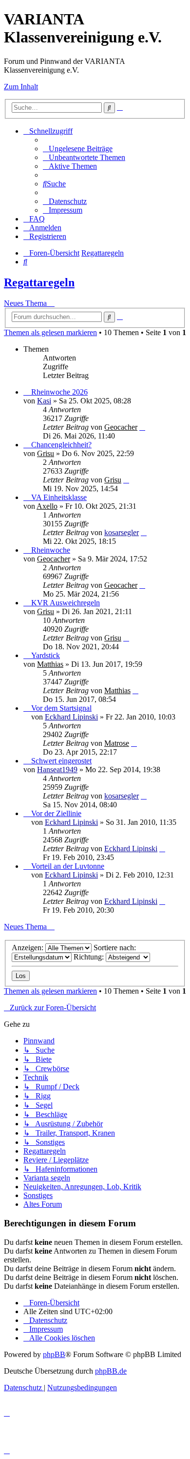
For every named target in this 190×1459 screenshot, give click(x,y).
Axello (47, 506)
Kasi (44, 401)
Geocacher (120, 427)
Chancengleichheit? (61, 444)
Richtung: (90, 957)
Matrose (116, 743)
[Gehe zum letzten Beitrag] (142, 427)
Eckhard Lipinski (71, 717)
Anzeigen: (28, 947)
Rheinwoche (50, 550)
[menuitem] (78, 148)
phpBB (54, 1354)
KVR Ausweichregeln (65, 603)
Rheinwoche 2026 (59, 392)
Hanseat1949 (57, 769)
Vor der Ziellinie (56, 813)
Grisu (45, 453)
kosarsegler (121, 532)
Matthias (50, 664)
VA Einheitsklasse (59, 497)
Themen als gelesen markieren (50, 332)
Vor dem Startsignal (61, 708)
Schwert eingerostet (61, 761)
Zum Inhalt (21, 86)
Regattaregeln (39, 282)
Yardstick (45, 655)
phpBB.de (111, 1371)
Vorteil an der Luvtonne (67, 866)
